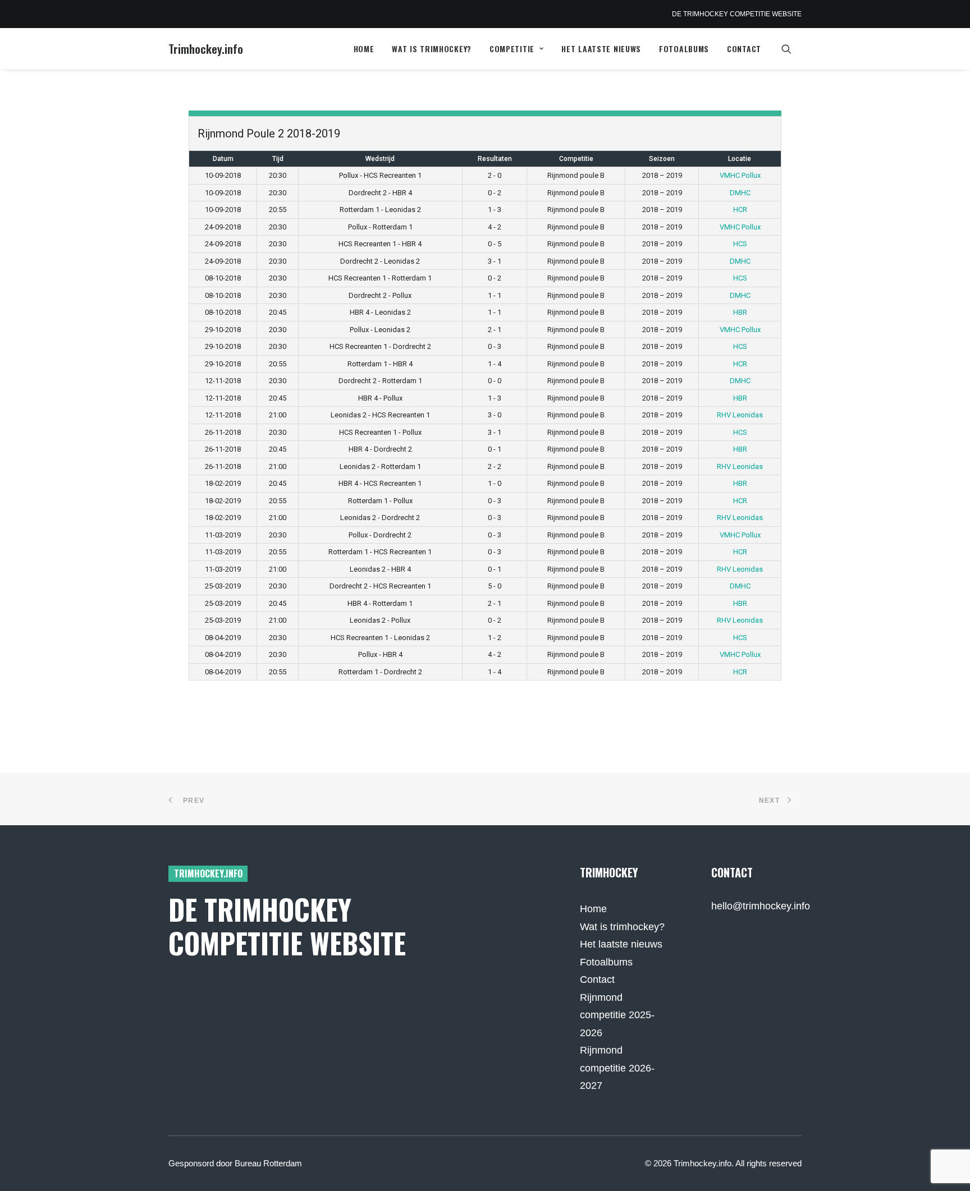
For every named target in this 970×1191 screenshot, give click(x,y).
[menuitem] (364, 49)
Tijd (277, 159)
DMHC (740, 192)
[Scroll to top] (947, 1167)
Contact (744, 48)
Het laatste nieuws (601, 48)
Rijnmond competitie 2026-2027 (617, 1068)
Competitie (576, 159)
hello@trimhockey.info (760, 906)
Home (364, 48)
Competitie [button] (511, 48)
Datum (223, 159)
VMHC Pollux (740, 175)
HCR (740, 209)
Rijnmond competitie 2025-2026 (617, 1015)
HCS (740, 244)
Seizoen (662, 159)
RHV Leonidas (740, 415)
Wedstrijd (380, 159)
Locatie (739, 159)
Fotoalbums (684, 48)
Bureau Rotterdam (268, 1163)
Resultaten (495, 159)
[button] (791, 49)
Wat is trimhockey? (432, 48)
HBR (740, 312)
